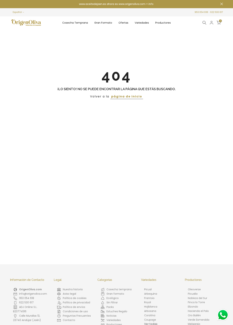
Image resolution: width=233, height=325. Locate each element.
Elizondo (193, 306)
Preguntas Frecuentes (77, 316)
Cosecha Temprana (75, 23)
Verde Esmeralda (198, 320)
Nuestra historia (73, 289)
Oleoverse (194, 289)
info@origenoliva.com (33, 294)
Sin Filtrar (112, 302)
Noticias (111, 316)
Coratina (149, 315)
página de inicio (126, 96)
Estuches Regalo (116, 311)
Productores (163, 23)
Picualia (193, 294)
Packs (110, 307)
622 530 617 (216, 12)
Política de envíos (74, 307)
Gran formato (115, 294)
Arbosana (150, 311)
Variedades (142, 23)
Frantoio (149, 298)
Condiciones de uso (75, 311)
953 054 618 (201, 12)
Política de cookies (74, 298)
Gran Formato (103, 23)
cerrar (11, 4)
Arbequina (150, 294)
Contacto (69, 320)
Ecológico (112, 298)
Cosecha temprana (119, 289)
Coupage (150, 320)
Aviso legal (69, 294)
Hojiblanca (150, 306)
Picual (148, 289)
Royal (147, 302)
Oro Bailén (194, 315)
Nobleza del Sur (197, 298)
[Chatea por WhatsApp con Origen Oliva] (223, 315)
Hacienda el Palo (198, 311)
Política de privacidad (76, 302)
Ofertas (123, 23)
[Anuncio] (116, 4)
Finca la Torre (196, 302)
